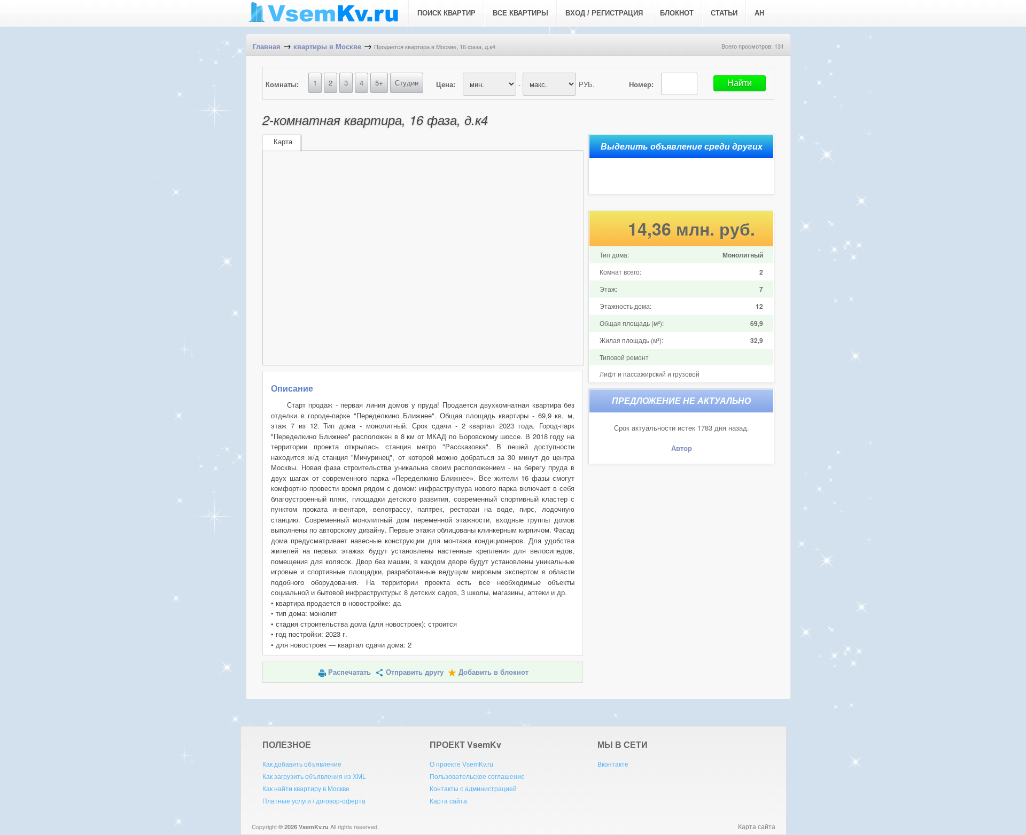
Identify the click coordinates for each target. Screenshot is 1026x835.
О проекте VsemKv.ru (461, 764)
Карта (283, 142)
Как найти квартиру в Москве (305, 789)
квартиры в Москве (327, 47)
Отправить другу (415, 672)
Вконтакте (612, 764)
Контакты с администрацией (473, 789)
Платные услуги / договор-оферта (314, 801)
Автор (681, 448)
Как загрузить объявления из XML (314, 777)
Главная (267, 47)
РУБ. (587, 84)
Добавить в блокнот (493, 672)
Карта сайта (448, 801)
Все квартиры (520, 13)
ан (759, 13)
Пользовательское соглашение (477, 777)
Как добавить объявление (301, 764)
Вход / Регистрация (604, 13)
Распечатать (349, 672)
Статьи (724, 13)
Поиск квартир (446, 13)
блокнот (677, 13)
